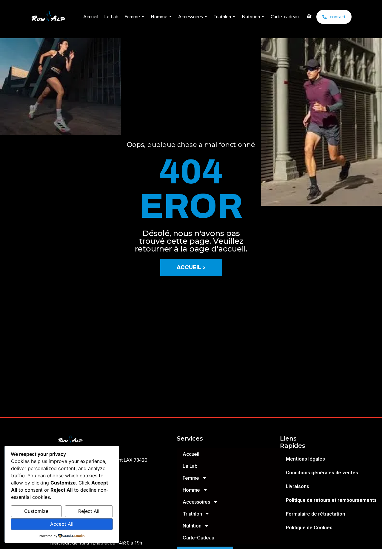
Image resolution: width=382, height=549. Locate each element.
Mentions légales (305, 459)
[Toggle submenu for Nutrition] (262, 16)
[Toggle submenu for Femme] (142, 16)
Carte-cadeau (285, 16)
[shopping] (309, 16)
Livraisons (297, 486)
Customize (36, 511)
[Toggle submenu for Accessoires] (205, 16)
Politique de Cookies (309, 527)
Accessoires (190, 16)
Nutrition (251, 16)
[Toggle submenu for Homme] (169, 16)
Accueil (90, 16)
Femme (132, 16)
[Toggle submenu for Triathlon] (233, 16)
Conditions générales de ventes (322, 473)
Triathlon (222, 16)
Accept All (61, 524)
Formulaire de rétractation (315, 514)
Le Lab (111, 16)
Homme (159, 16)
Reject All (88, 511)
